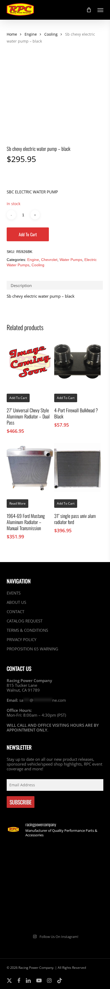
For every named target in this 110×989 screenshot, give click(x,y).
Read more (17, 503)
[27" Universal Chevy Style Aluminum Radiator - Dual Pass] (30, 362)
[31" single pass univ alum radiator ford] (77, 467)
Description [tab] (21, 285)
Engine (31, 34)
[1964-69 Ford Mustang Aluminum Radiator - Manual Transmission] (30, 467)
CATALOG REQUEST (24, 621)
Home (12, 34)
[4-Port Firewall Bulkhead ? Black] (77, 362)
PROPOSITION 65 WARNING (32, 648)
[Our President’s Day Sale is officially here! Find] (30, 885)
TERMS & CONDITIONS (27, 630)
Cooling (51, 34)
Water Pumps (71, 259)
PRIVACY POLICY (21, 639)
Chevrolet (49, 259)
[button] (100, 10)
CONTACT (15, 611)
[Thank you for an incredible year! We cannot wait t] (79, 914)
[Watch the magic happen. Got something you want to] (30, 856)
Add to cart (28, 234)
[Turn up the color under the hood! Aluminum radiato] (30, 914)
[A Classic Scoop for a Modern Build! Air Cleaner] (79, 885)
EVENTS (14, 593)
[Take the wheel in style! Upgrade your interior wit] (79, 856)
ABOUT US (16, 602)
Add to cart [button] (18, 398)
